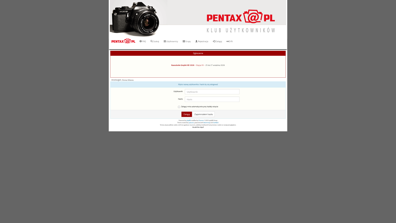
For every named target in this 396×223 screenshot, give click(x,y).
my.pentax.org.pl (198, 127)
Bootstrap (207, 122)
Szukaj (156, 41)
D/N (230, 41)
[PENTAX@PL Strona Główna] (198, 18)
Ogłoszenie (198, 53)
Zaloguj (218, 41)
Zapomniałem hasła (203, 114)
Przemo (201, 120)
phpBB (189, 120)
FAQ (144, 41)
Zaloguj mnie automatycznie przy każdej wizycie (199, 106)
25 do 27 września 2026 (215, 65)
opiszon (191, 122)
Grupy (188, 41)
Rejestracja (203, 41)
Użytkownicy (172, 41)
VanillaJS (215, 122)
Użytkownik (178, 91)
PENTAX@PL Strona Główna (122, 80)
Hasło (180, 99)
